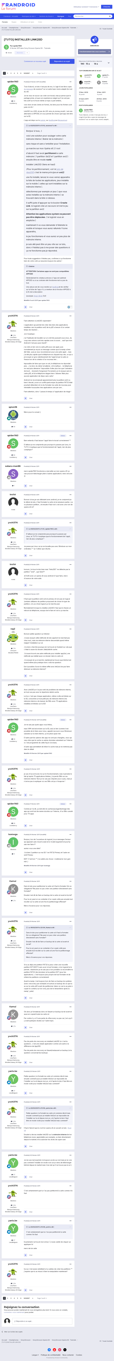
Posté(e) (31, 82)
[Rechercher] (109, 16)
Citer (31, 307)
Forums (5, 22)
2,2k (14, 335)
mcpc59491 (88, 81)
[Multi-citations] (25, 307)
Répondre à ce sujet (62, 61)
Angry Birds (38, 296)
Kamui (12, 881)
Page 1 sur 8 (41, 73)
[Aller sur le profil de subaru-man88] (13, 474)
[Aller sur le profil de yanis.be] (13, 1079)
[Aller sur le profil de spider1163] (6, 47)
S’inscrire (106, 7)
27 (14, 1091)
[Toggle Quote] (27, 125)
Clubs (40, 22)
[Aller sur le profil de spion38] (13, 415)
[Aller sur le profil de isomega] (13, 842)
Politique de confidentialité (50, 1355)
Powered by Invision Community (57, 1358)
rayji (13, 629)
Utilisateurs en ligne (27, 22)
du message (28, 89)
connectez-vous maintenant (14, 1312)
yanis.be (12, 1071)
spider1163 (17, 46)
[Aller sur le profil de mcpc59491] (81, 82)
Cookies (79, 1355)
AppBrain (52, 120)
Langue (35, 1355)
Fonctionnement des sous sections (92, 51)
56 (14, 426)
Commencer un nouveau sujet (35, 61)
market (42, 120)
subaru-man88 (12, 466)
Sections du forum (46, 16)
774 (13, 648)
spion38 (13, 407)
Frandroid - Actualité (11, 16)
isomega (12, 834)
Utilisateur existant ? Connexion (86, 7)
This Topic (100, 16)
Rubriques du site (28, 16)
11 (14, 854)
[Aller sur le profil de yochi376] (13, 324)
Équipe (14, 22)
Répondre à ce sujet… (24, 1321)
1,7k (14, 900)
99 (14, 101)
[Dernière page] (32, 73)
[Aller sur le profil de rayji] (13, 637)
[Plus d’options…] (70, 82)
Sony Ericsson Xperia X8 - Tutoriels (37, 48)
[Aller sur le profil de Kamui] (13, 889)
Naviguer (60, 16)
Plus (69, 16)
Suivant (27, 73)
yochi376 (13, 316)
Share (9, 53)
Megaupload (62, 120)
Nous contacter (68, 1355)
